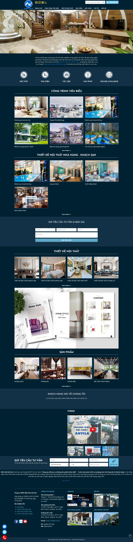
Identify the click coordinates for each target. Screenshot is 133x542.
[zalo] (45, 2)
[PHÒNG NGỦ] (26, 369)
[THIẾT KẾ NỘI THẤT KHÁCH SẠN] (26, 268)
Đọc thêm (65, 480)
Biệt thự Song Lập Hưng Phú (59, 147)
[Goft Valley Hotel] (102, 171)
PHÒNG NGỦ (18, 382)
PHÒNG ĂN (45, 382)
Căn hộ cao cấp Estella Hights (95, 147)
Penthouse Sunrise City (22, 120)
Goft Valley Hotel (91, 184)
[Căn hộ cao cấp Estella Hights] (102, 134)
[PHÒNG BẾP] (79, 369)
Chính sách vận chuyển (25, 514)
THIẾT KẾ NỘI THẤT (67, 8)
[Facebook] (36, 2)
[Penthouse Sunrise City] (31, 107)
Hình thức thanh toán (24, 512)
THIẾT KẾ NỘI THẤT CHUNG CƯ (104, 281)
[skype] (39, 2)
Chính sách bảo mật (24, 509)
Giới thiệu (20, 507)
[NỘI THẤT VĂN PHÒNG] (106, 369)
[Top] (130, 535)
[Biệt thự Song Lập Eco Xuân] (31, 134)
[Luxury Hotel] (66, 171)
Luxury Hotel (54, 184)
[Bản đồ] (79, 500)
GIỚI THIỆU (88, 8)
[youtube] (42, 2)
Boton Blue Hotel (20, 210)
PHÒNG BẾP (71, 382)
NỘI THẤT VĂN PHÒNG (102, 382)
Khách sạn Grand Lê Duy (93, 120)
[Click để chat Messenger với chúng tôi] (4, 526)
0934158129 (113, 2)
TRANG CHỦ (38, 8)
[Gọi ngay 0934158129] (4, 537)
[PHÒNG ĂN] (53, 369)
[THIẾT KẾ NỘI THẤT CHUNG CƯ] (106, 268)
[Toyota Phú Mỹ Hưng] (66, 107)
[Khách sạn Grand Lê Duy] (102, 107)
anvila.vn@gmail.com (53, 521)
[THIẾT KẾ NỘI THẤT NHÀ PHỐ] (79, 268)
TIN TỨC (96, 8)
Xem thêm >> (66, 150)
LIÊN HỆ (103, 8)
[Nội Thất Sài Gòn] (24, 5)
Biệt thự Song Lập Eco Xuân (23, 147)
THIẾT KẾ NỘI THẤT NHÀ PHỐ (77, 281)
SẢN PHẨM (78, 8)
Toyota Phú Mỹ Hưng (57, 120)
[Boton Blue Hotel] (31, 198)
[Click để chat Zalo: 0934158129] (4, 532)
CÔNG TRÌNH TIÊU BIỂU (51, 8)
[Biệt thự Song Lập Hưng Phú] (66, 134)
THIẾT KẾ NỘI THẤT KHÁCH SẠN (25, 281)
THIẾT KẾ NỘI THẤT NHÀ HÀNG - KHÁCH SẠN (66, 155)
